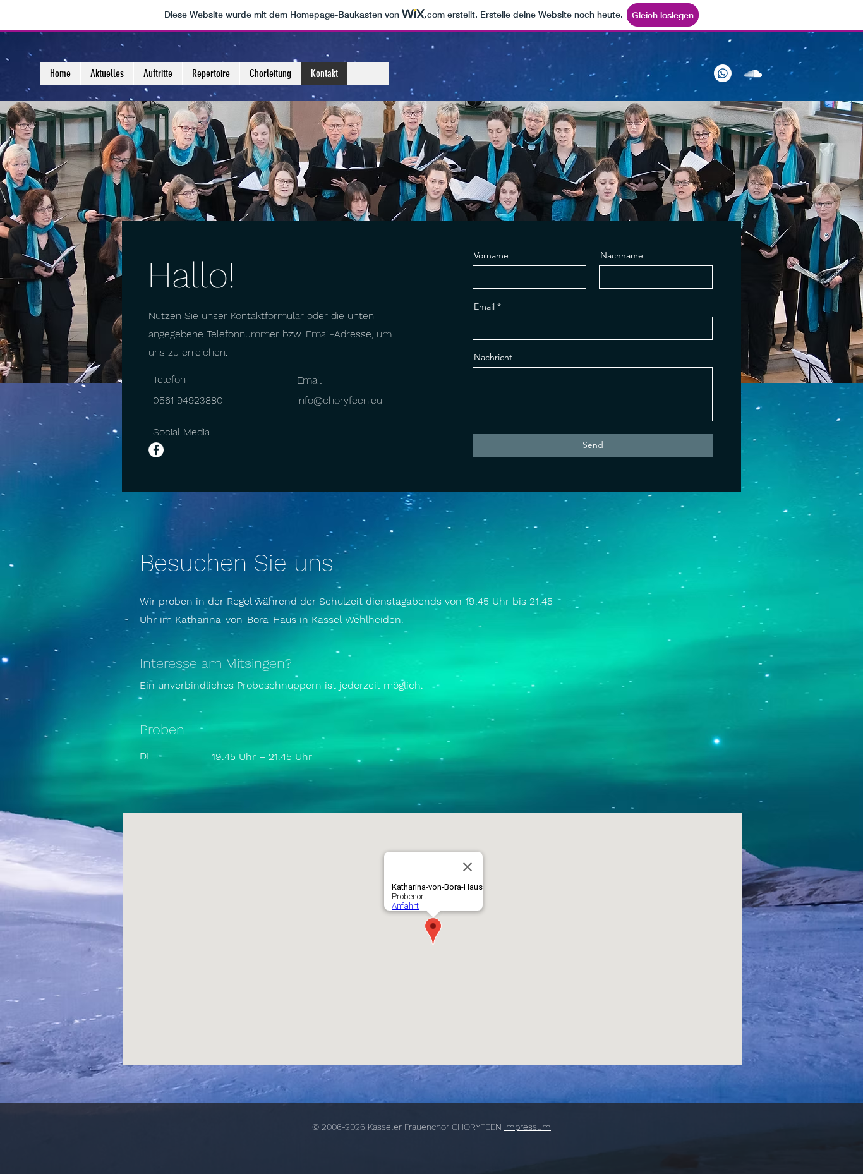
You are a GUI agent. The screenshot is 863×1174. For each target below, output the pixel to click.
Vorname (491, 255)
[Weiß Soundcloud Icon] (753, 73)
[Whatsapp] (723, 73)
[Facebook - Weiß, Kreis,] (156, 449)
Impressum (527, 1127)
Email (484, 306)
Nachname (621, 255)
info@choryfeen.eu (339, 400)
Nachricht (493, 357)
